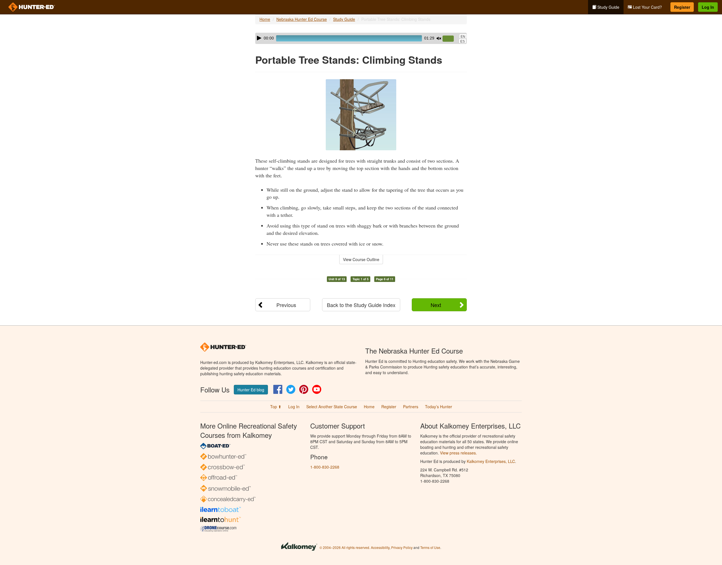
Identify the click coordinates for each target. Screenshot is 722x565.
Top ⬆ (275, 406)
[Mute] (439, 38)
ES (462, 41)
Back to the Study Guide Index (361, 304)
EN (463, 37)
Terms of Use (430, 547)
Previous (286, 304)
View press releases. (458, 453)
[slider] (450, 39)
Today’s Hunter (438, 406)
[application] (361, 38)
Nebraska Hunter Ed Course (301, 19)
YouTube (316, 389)
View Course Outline (361, 259)
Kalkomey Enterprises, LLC (491, 461)
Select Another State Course (331, 406)
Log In (708, 7)
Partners (410, 406)
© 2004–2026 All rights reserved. (345, 547)
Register (682, 7)
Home (264, 19)
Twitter (290, 389)
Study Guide (607, 7)
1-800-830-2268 (324, 467)
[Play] (259, 38)
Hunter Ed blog (250, 389)
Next (436, 304)
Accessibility (380, 547)
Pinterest (303, 389)
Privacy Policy (402, 547)
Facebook (277, 389)
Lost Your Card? (647, 7)
